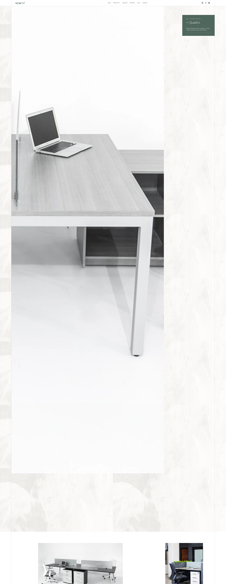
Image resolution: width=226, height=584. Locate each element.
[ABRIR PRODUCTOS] (119, 2)
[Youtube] (209, 2)
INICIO (187, 18)
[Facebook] (202, 2)
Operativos (198, 18)
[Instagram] (205, 2)
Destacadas (192, 18)
